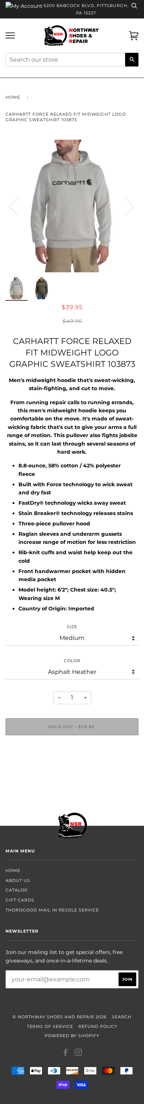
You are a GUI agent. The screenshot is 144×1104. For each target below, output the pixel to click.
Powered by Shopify (72, 1035)
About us (18, 880)
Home (13, 97)
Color (72, 660)
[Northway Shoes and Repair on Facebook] (65, 1053)
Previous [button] (18, 206)
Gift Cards (20, 900)
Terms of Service (50, 1026)
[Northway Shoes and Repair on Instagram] (78, 1053)
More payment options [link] (72, 766)
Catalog (17, 890)
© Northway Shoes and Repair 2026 (60, 1016)
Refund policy (97, 1026)
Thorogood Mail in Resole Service (52, 910)
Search (121, 1016)
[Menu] (10, 35)
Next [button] (125, 206)
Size (72, 626)
